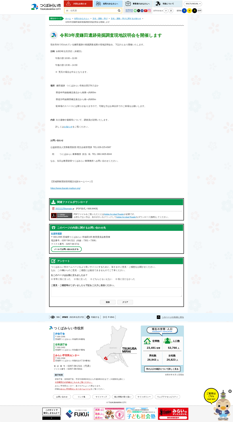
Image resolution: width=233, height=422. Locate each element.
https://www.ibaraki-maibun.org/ (65, 188)
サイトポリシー (144, 397)
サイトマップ (101, 397)
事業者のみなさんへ (141, 4)
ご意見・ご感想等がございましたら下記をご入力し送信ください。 (83, 285)
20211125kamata (63, 208)
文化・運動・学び (100, 18)
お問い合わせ (62, 397)
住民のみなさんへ (110, 4)
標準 (199, 11)
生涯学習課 (56, 233)
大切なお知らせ (79, 4)
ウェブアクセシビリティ (167, 397)
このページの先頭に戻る (173, 317)
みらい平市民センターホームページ (76, 389)
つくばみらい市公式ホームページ (46, 7)
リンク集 (81, 397)
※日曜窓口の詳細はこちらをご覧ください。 (74, 382)
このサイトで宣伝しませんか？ (51, 411)
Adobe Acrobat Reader (114, 214)
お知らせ (68, 127)
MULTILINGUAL (192, 4)
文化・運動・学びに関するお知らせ (126, 18)
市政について (168, 4)
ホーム (68, 18)
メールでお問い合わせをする (66, 249)
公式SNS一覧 (137, 11)
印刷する (95, 317)
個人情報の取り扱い (122, 397)
